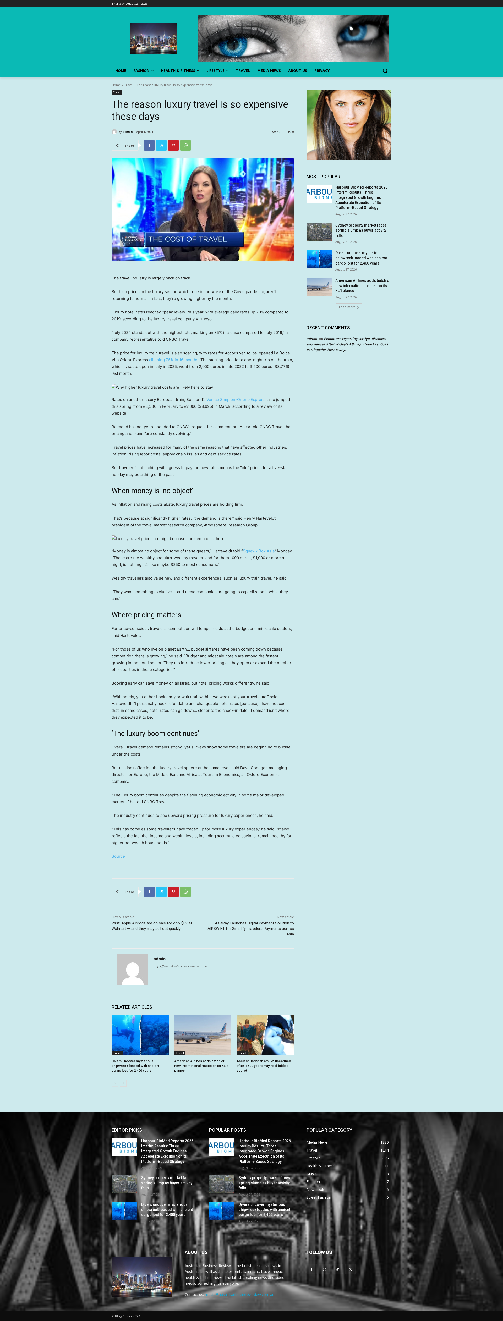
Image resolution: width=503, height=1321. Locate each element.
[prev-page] (115, 1083)
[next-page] (123, 1083)
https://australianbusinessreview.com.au (181, 966)
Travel (128, 85)
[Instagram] (324, 1269)
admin (128, 132)
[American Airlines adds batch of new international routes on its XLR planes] (203, 1035)
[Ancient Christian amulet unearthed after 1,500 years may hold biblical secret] (265, 1035)
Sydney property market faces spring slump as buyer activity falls (361, 230)
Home (116, 85)
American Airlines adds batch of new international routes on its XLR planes (201, 1065)
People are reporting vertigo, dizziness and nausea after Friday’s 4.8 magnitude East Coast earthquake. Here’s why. (348, 344)
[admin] (115, 131)
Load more (347, 307)
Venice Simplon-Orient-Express (235, 399)
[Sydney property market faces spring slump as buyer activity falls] (319, 232)
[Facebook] (149, 145)
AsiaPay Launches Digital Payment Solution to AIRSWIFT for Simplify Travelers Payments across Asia (250, 929)
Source (118, 856)
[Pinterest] (173, 145)
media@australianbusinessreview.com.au (239, 1294)
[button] (385, 70)
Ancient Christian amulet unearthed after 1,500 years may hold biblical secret (264, 1065)
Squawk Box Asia (259, 550)
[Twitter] (161, 145)
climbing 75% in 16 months (173, 359)
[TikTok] (337, 1269)
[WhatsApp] (185, 145)
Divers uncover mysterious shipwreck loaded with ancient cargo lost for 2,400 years (135, 1065)
